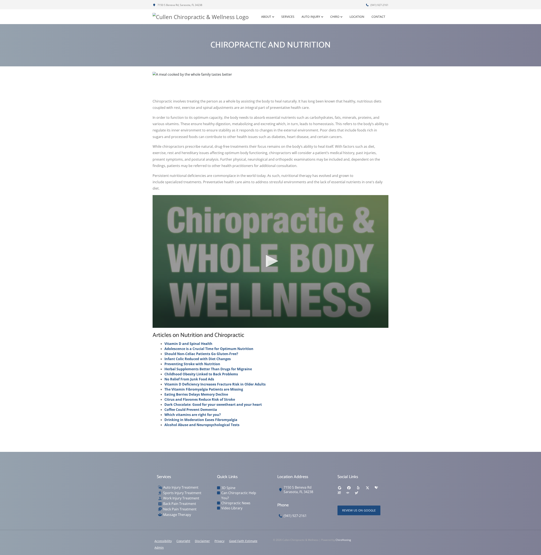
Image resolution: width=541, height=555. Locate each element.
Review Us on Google (359, 510)
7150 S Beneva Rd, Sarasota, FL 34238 (179, 5)
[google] (339, 487)
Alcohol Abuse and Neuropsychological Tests (201, 424)
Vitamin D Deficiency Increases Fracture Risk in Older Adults (215, 384)
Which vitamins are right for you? (192, 414)
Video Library (231, 508)
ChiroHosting (343, 540)
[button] (270, 261)
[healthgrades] (376, 487)
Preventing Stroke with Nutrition (192, 364)
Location (357, 17)
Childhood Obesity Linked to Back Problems (201, 374)
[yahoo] (356, 492)
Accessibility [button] (163, 541)
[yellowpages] (339, 492)
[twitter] (367, 487)
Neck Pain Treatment (180, 509)
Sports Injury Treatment (182, 493)
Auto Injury (311, 17)
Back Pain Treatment (179, 504)
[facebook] (349, 487)
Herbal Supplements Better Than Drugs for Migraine (208, 369)
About (266, 17)
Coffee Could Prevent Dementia (190, 409)
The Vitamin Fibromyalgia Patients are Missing (203, 389)
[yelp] (358, 487)
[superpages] (347, 492)
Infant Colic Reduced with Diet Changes (197, 359)
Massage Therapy (177, 515)
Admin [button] (159, 547)
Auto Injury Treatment (180, 487)
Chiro (334, 17)
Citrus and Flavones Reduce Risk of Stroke (199, 399)
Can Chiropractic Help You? (238, 495)
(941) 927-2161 (379, 5)
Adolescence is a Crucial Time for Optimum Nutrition (208, 348)
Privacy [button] (219, 541)
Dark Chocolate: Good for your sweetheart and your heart (213, 404)
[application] (270, 261)
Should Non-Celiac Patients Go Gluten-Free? (201, 353)
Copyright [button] (183, 541)
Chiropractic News (235, 503)
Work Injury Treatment (181, 498)
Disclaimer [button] (202, 541)
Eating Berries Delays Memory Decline (196, 394)
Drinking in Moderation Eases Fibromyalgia (200, 419)
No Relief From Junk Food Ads (189, 379)
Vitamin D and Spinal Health (188, 343)
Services (287, 17)
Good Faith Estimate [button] (243, 541)
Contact (378, 17)
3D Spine (228, 487)
